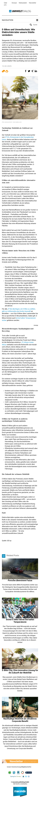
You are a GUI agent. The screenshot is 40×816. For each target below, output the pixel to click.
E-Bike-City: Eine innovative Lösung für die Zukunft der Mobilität (20, 671)
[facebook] (25, 72)
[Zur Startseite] (20, 11)
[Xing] (32, 72)
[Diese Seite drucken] (6, 72)
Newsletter (32, 3)
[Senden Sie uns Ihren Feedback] (3, 72)
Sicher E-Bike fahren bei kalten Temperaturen (20, 620)
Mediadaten (23, 3)
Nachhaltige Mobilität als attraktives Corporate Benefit (20, 720)
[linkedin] (36, 72)
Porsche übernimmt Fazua (20, 580)
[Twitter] (29, 72)
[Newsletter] (20, 761)
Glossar (14, 3)
